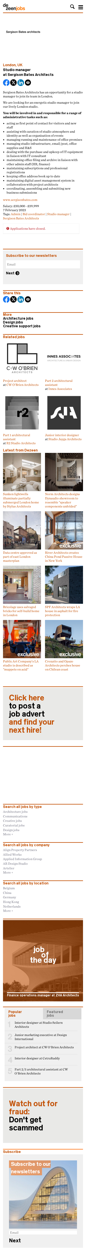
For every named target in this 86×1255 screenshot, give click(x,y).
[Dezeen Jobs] (14, 9)
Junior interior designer (62, 435)
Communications (15, 816)
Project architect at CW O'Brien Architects (44, 1047)
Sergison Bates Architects (31, 74)
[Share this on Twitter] (13, 83)
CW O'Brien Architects (22, 385)
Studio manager (58, 214)
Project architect (15, 380)
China (7, 893)
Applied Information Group (22, 859)
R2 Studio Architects (21, 443)
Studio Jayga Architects (65, 439)
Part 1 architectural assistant (16, 437)
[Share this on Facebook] (6, 83)
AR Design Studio (15, 863)
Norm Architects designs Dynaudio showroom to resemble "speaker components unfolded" (62, 500)
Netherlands (12, 906)
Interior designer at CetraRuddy (37, 1058)
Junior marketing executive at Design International (41, 1037)
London (9, 65)
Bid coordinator (34, 214)
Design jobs (13, 322)
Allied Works (12, 854)
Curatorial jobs (14, 825)
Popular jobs (15, 1013)
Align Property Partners (20, 850)
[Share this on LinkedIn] (21, 83)
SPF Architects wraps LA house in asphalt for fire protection (62, 611)
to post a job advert (31, 714)
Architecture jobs (18, 318)
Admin (15, 214)
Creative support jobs (22, 326)
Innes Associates (60, 389)
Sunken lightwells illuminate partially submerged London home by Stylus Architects (21, 500)
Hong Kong (11, 902)
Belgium (9, 888)
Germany (9, 897)
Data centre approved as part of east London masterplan (20, 557)
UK (20, 65)
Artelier (8, 868)
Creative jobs (12, 821)
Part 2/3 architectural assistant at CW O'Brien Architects (41, 1071)
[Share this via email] (28, 83)
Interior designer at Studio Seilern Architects (39, 1025)
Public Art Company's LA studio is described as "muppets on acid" (21, 665)
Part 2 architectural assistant (59, 383)
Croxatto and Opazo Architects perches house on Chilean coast (62, 665)
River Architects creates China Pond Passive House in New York (63, 557)
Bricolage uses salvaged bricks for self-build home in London (21, 611)
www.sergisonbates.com (20, 200)
